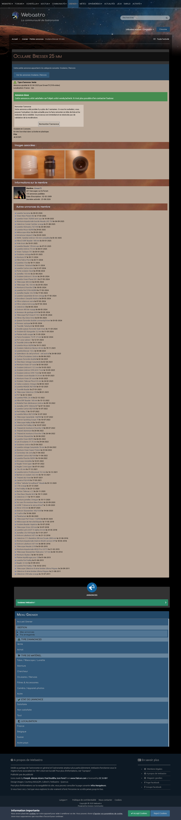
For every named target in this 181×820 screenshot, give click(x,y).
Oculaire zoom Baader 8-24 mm (30, 376)
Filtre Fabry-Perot (24, 260)
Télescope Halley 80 (25, 422)
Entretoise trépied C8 (25, 235)
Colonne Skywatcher (25, 436)
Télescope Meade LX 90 (26, 546)
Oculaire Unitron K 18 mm (27, 276)
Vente (20, 644)
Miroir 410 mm (23, 508)
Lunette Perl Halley (24, 560)
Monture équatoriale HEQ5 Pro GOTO (32, 549)
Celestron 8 (21, 307)
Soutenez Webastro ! (26, 602)
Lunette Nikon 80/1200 (26, 414)
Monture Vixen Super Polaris (28, 450)
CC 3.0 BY (103, 778)
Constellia (31, 4)
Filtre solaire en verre (25, 301)
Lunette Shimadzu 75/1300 (28, 227)
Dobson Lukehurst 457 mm (28, 535)
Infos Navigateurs (98, 785)
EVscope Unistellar (24, 461)
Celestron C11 (22, 497)
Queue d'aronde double (26, 359)
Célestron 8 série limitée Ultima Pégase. (33, 571)
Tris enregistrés (27, 635)
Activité (136, 4)
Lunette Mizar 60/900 (25, 230)
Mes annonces (27, 632)
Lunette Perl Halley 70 (25, 566)
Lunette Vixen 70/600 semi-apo (29, 219)
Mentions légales (154, 769)
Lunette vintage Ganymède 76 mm (31, 447)
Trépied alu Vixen (24, 478)
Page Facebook (152, 782)
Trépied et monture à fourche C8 (30, 428)
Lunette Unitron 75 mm (26, 249)
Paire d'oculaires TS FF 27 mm (29, 337)
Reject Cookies (160, 813)
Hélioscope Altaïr (24, 232)
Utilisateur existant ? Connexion (139, 29)
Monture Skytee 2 (24, 555)
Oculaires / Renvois (27, 677)
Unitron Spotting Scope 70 (28, 420)
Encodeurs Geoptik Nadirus (28, 298)
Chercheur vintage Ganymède (29, 362)
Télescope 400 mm (24, 282)
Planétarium (22, 516)
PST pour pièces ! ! (24, 340)
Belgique (21, 731)
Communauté (58, 4)
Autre (20, 694)
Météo (83, 4)
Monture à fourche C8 (26, 287)
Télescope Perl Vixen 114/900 (29, 519)
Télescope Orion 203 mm (27, 527)
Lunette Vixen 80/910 (25, 439)
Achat (20, 649)
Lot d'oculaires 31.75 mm (27, 442)
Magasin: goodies (154, 778)
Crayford (20, 513)
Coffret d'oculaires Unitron (28, 356)
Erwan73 (38, 188)
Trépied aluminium (24, 431)
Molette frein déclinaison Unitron (30, 403)
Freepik (27, 778)
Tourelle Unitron (23, 342)
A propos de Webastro (156, 773)
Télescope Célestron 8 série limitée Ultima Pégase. (37, 568)
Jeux (119, 4)
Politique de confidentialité (84, 800)
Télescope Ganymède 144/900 (29, 417)
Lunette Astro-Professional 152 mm (31, 472)
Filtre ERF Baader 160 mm (27, 400)
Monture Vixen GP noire (26, 364)
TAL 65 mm (21, 469)
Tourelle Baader (23, 389)
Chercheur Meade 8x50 (26, 494)
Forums (19, 4)
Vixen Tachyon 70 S (25, 252)
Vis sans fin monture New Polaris (30, 502)
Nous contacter (105, 800)
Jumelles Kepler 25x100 (26, 293)
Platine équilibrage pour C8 (28, 557)
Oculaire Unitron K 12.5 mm (28, 367)
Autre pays (22, 743)
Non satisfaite (24, 710)
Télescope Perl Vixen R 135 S (28, 315)
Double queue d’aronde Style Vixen (31, 329)
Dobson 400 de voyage (26, 309)
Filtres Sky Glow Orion (26, 318)
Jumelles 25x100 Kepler (26, 533)
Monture (21, 666)
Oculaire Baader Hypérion (27, 524)
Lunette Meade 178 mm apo (28, 246)
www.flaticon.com (78, 778)
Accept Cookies (140, 813)
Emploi (127, 4)
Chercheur (22, 671)
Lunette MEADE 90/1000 (26, 387)
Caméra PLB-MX (23, 480)
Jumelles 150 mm (24, 274)
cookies (32, 813)
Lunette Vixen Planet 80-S (27, 279)
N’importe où (154, 18)
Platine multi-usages (25, 334)
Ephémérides (94, 4)
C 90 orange (22, 486)
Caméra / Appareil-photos (30, 688)
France (20, 726)
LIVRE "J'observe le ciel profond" (30, 505)
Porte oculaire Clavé (25, 271)
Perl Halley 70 (22, 411)
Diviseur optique (23, 323)
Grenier (72, 4)
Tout (19, 715)
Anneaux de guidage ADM (27, 312)
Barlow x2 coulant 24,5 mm (28, 475)
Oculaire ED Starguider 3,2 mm (29, 331)
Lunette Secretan (24, 213)
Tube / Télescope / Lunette (31, 660)
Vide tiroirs (21, 243)
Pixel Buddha (50, 778)
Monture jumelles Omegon (27, 500)
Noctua (44, 4)
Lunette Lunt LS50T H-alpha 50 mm (31, 530)
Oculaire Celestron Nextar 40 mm (30, 348)
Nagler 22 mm (22, 563)
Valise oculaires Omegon (27, 384)
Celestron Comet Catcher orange (30, 224)
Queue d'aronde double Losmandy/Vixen (33, 320)
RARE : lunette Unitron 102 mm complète (33, 238)
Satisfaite (22, 704)
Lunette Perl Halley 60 (25, 425)
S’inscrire (163, 29)
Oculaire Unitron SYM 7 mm (28, 373)
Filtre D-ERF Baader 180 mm (28, 241)
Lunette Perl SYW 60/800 (27, 290)
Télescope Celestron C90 (27, 392)
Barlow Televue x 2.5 (25, 491)
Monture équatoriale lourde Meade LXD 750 (35, 221)
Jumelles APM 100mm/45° (27, 406)
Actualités (109, 4)
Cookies (118, 800)
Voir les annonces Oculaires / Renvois (31, 75)
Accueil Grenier (25, 622)
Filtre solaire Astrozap (26, 304)
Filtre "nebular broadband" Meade (31, 483)
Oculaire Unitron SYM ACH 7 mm (30, 370)
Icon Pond (61, 778)
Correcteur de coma (25, 453)
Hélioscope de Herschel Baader (29, 522)
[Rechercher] (167, 18)
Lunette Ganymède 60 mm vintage (31, 296)
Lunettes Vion (22, 263)
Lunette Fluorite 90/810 (26, 458)
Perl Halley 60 (22, 489)
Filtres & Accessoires (27, 682)
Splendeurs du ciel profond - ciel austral (33, 353)
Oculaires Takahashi (25, 265)
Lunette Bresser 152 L (25, 351)
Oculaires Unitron (24, 444)
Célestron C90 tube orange (28, 574)
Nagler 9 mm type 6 (25, 464)
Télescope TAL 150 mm (26, 285)
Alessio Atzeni (37, 778)
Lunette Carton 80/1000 (26, 409)
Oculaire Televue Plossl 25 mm (29, 381)
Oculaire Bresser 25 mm (54, 39)
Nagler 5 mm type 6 (25, 467)
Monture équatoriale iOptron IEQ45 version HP (36, 541)
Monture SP (21, 257)
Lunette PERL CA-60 (25, 398)
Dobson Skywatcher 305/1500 (29, 511)
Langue (62, 800)
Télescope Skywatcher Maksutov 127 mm (34, 552)
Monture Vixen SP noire (26, 378)
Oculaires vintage (24, 254)
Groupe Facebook (153, 787)
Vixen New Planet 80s (25, 216)
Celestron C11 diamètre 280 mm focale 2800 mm (36, 538)
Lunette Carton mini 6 (25, 268)
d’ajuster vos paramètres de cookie (107, 813)
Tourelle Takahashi (24, 326)
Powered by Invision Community (90, 806)
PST (18, 395)
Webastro (6, 4)
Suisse (20, 737)
